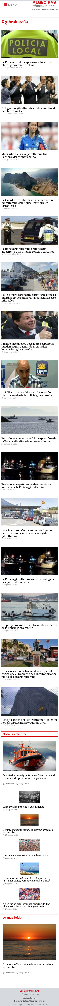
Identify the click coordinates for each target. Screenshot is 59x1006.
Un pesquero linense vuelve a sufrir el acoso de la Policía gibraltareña (29, 626)
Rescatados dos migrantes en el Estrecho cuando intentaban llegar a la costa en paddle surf (29, 777)
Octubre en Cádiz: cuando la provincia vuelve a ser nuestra (28, 831)
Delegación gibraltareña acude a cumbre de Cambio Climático (28, 110)
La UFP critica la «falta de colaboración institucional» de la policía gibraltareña (26, 394)
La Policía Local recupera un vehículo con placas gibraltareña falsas (27, 64)
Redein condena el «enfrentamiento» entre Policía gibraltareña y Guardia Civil (29, 721)
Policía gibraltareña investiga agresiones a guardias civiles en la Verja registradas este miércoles (28, 297)
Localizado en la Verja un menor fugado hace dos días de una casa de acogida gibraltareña (26, 533)
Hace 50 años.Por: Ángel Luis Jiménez (23, 806)
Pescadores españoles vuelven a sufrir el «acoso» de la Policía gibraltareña (26, 486)
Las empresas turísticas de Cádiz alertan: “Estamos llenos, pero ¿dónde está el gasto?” (27, 879)
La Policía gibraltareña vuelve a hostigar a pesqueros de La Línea (28, 581)
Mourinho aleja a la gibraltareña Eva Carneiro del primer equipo (24, 155)
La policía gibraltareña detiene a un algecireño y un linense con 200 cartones (27, 250)
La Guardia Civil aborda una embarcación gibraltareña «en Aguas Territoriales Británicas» (27, 202)
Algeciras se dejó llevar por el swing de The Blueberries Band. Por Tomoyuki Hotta (26, 905)
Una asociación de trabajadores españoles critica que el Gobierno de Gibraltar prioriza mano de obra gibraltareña (29, 673)
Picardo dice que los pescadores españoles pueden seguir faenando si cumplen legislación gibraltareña (27, 346)
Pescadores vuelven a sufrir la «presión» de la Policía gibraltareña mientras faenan (28, 440)
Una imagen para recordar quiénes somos (25, 855)
